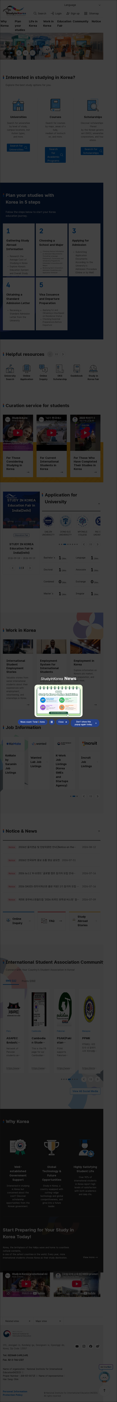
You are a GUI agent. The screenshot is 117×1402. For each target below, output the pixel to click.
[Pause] (52, 722)
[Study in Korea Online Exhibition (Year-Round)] (59, 701)
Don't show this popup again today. (83, 723)
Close (61, 722)
